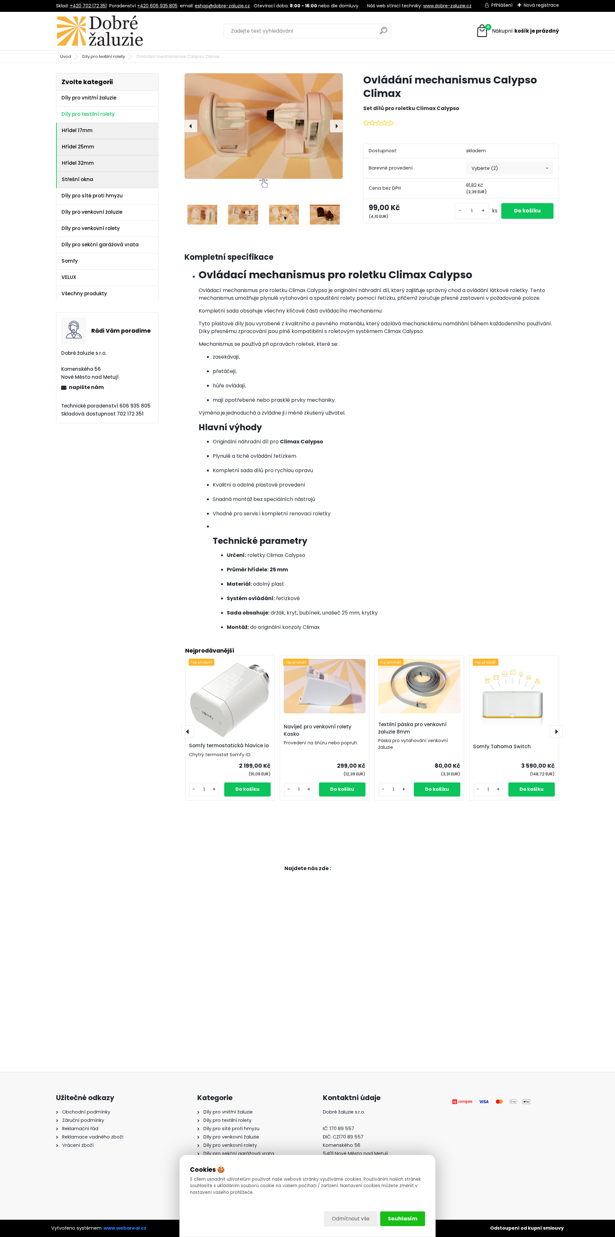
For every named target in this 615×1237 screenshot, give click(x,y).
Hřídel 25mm (78, 146)
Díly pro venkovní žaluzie (92, 212)
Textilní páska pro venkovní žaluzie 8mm (412, 728)
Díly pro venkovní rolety (91, 228)
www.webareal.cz (124, 1228)
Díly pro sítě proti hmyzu (92, 195)
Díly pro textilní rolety (103, 56)
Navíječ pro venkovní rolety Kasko (317, 730)
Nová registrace (541, 5)
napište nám (86, 387)
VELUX (69, 277)
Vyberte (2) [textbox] (485, 168)
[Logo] (100, 31)
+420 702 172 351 (88, 6)
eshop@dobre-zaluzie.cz (222, 6)
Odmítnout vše (351, 1218)
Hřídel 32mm (78, 163)
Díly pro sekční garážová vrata (100, 244)
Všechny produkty (84, 293)
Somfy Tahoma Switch (502, 746)
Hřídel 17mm (77, 130)
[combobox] (510, 168)
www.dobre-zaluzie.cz (447, 6)
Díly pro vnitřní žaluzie (89, 97)
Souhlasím (402, 1218)
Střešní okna (77, 179)
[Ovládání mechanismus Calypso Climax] (263, 125)
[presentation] (190, 126)
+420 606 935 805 (157, 6)
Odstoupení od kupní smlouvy (527, 1228)
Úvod (65, 56)
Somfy (70, 261)
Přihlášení (501, 5)
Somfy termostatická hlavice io (229, 745)
